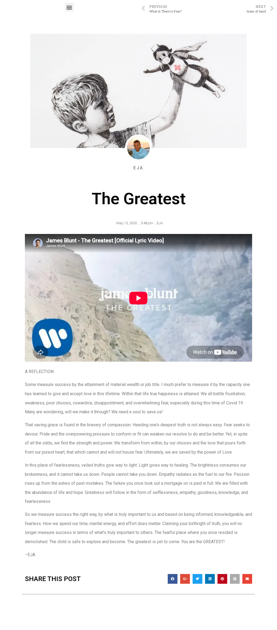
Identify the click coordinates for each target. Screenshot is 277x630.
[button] (69, 7)
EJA (160, 223)
